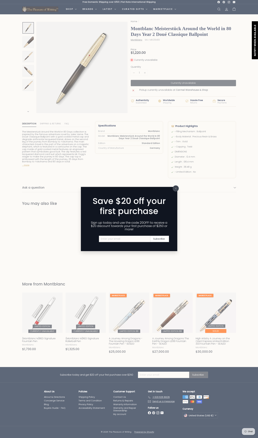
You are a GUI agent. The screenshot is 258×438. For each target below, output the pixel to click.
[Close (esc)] (176, 188)
